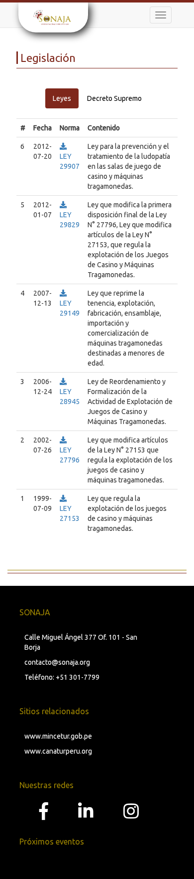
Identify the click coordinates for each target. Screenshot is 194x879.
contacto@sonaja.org (57, 662)
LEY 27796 (70, 455)
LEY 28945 (70, 397)
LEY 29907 (70, 161)
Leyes (62, 98)
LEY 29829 (70, 220)
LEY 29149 (70, 308)
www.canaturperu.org (58, 751)
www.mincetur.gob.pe (58, 736)
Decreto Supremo (114, 98)
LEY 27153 (70, 513)
